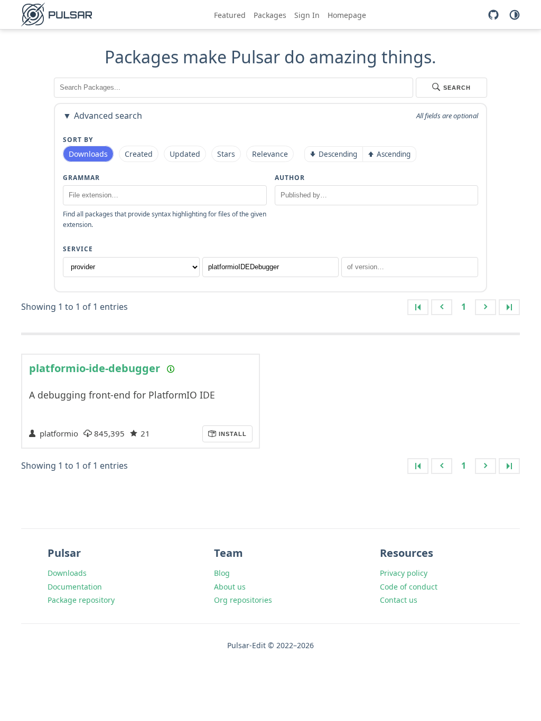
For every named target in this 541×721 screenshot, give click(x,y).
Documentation (75, 587)
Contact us (398, 600)
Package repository (81, 600)
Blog (222, 573)
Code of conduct (408, 587)
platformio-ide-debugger (94, 368)
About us (230, 587)
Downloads (67, 573)
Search (457, 87)
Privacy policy (403, 573)
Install (232, 434)
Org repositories (243, 600)
